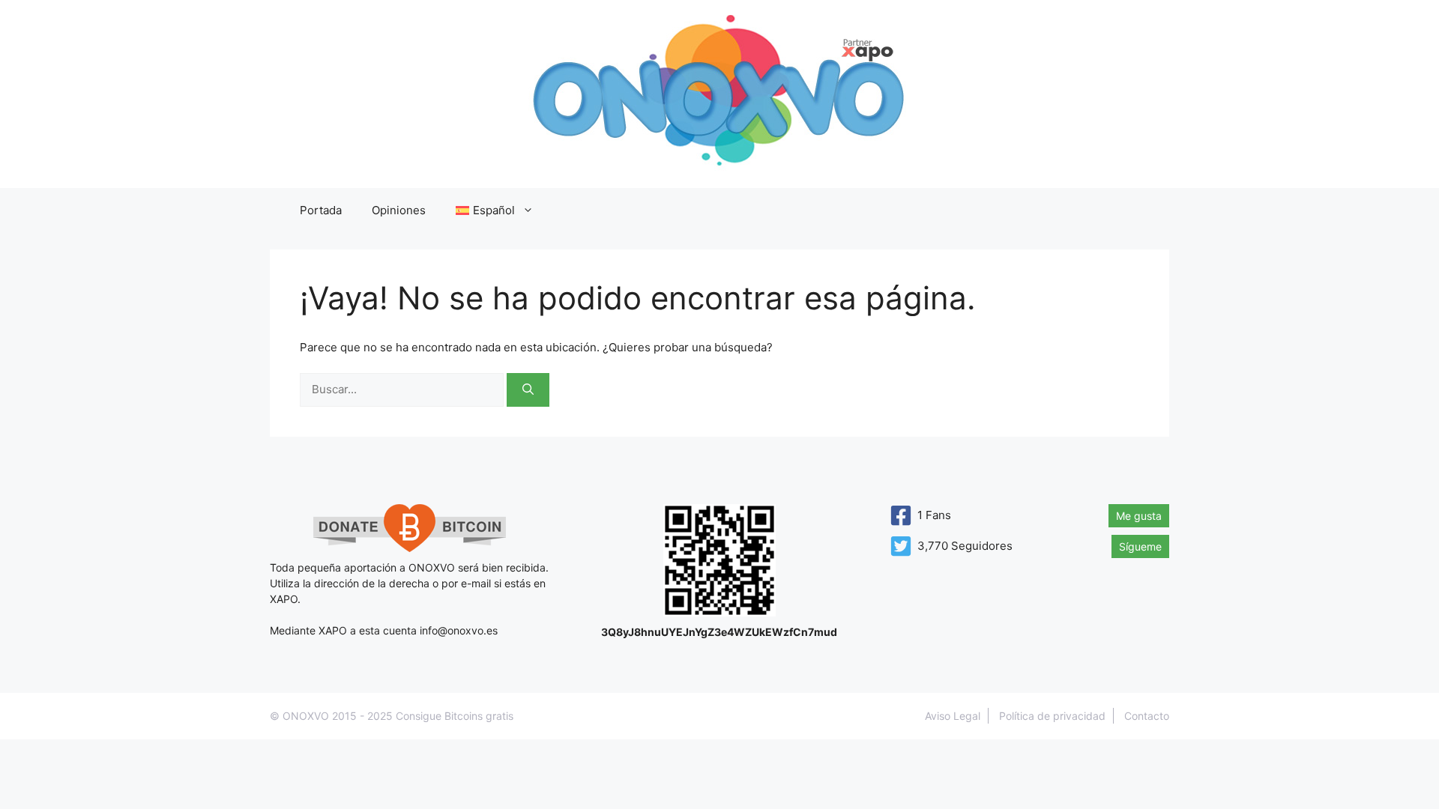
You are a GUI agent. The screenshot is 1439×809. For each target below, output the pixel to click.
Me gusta (1139, 515)
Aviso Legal (952, 715)
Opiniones (399, 210)
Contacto (1146, 715)
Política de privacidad (1052, 715)
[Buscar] (528, 390)
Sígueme (1140, 546)
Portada (321, 210)
